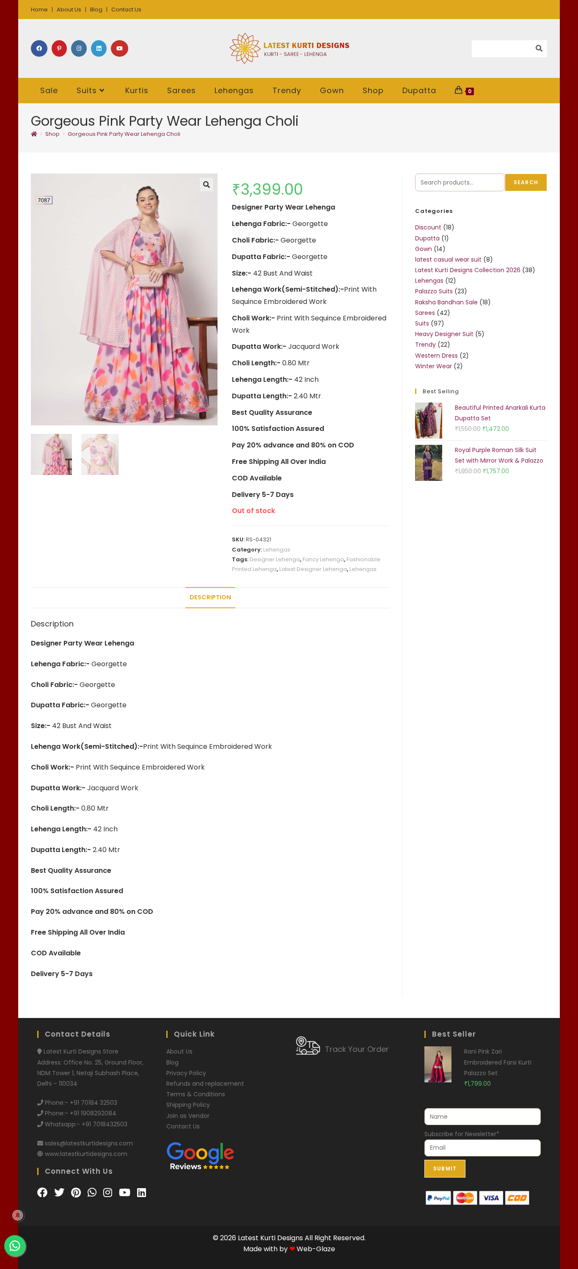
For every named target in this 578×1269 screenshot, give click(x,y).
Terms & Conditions (195, 1094)
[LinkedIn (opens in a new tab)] (99, 48)
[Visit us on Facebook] (43, 1193)
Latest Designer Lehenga (313, 569)
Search (526, 182)
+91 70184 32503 (93, 1102)
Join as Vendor (187, 1116)
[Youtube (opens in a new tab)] (119, 48)
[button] (206, 184)
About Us (69, 9)
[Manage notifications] (18, 1215)
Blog (96, 9)
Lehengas (276, 550)
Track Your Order (357, 1049)
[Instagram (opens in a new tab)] (79, 48)
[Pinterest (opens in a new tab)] (59, 48)
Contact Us (126, 9)
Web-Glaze (316, 1249)
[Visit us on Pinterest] (77, 1193)
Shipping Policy (188, 1105)
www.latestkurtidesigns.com (86, 1154)
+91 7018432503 (104, 1124)
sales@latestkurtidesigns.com (89, 1143)
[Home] (34, 134)
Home (39, 9)
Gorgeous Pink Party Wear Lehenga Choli (124, 134)
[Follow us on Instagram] (109, 1193)
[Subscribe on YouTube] (126, 1193)
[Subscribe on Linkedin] (141, 1193)
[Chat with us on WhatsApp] (93, 1193)
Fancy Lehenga (323, 559)
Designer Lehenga (275, 559)
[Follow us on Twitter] (60, 1193)
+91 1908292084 (93, 1113)
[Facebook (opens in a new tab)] (39, 48)
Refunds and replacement (205, 1083)
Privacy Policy (186, 1073)
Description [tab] (210, 597)
